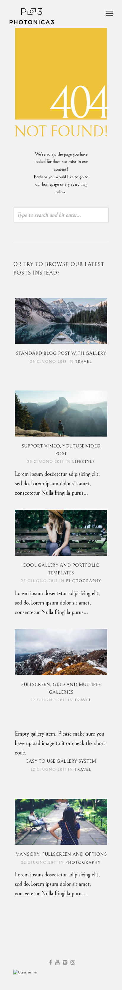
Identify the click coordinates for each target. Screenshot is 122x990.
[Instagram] (72, 963)
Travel (83, 362)
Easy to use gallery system (61, 761)
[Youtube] (57, 963)
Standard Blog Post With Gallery (61, 353)
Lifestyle (83, 462)
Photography (83, 581)
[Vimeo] (64, 963)
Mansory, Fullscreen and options (61, 854)
